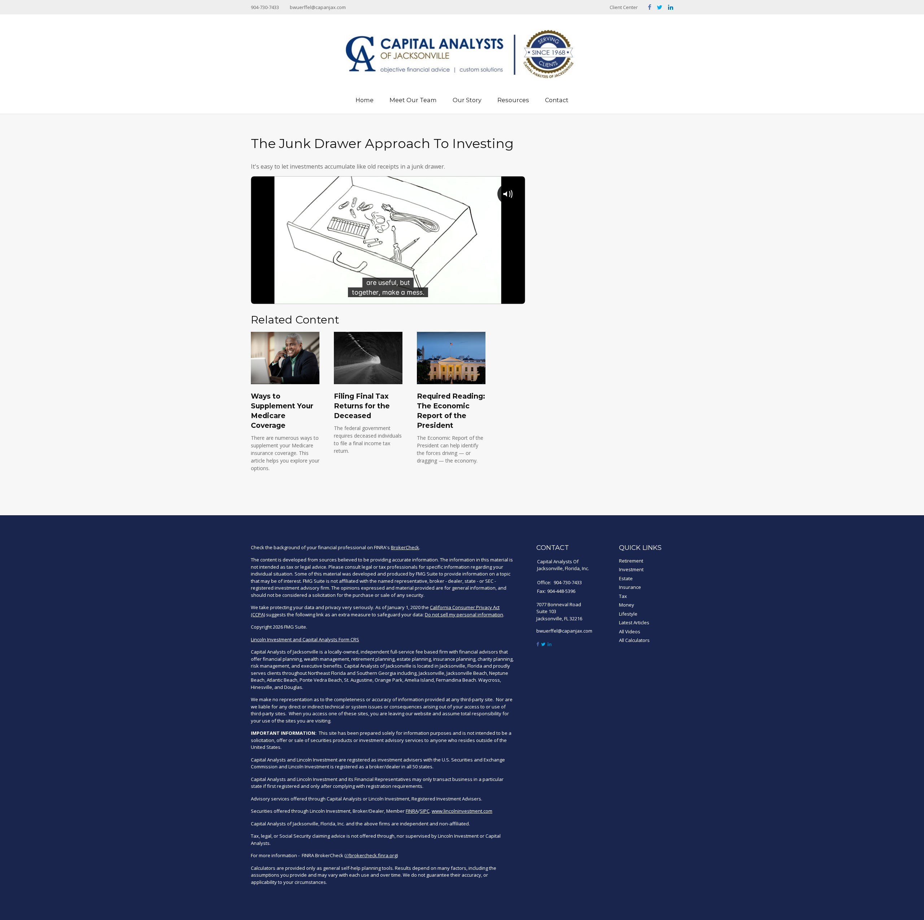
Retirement (631, 560)
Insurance (630, 587)
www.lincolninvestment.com (462, 811)
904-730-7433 (265, 7)
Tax (623, 596)
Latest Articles (634, 622)
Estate (626, 578)
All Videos (629, 631)
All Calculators (634, 640)
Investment (631, 569)
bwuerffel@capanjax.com (318, 7)
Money (626, 605)
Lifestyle (628, 614)
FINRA (412, 811)
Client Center (624, 7)
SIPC (425, 811)
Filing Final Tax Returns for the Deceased (362, 406)
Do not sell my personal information (464, 614)
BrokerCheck (405, 547)
